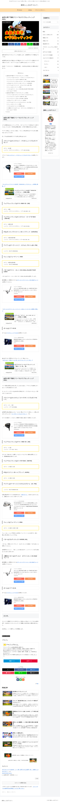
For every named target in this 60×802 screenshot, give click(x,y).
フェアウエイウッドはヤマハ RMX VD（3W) (17, 96)
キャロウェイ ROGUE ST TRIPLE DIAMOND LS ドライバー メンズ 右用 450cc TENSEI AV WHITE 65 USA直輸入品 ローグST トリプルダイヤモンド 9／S (25, 426)
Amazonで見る (30, 173)
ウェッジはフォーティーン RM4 (14, 87)
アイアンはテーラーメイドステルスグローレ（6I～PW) (19, 102)
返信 (37, 778)
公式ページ (29, 661)
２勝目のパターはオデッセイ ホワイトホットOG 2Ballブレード (21, 108)
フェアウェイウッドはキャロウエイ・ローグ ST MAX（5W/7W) (21, 81)
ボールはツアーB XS (12, 90)
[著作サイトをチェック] (18, 679)
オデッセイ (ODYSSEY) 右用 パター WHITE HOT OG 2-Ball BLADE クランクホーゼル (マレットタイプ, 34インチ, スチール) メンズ (25, 290)
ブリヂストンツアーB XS (12, 333)
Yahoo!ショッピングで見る (19, 176)
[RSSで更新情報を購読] (23, 679)
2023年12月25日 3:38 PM (7, 773)
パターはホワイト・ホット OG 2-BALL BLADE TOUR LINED (20, 89)
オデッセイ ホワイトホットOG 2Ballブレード (27, 280)
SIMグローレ (24, 494)
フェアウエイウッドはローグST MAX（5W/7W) (18, 98)
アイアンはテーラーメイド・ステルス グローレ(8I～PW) (20, 85)
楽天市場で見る (19, 173)
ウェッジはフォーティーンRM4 (14, 104)
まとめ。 (8, 111)
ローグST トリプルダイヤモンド (19, 414)
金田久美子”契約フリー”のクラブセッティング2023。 (18, 75)
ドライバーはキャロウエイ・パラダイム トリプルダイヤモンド (21, 77)
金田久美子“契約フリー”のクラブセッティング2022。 (18, 92)
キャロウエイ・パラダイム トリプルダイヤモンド (20, 155)
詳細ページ (12, 661)
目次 (19, 73)
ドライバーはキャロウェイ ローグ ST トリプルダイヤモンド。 (21, 94)
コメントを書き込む (21, 782)
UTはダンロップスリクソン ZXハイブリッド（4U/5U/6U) (20, 83)
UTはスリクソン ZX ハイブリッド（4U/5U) (17, 100)
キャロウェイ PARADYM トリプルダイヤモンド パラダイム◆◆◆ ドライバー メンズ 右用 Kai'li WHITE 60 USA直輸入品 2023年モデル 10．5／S (26, 167)
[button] (36, 44)
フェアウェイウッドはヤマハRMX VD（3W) (17, 79)
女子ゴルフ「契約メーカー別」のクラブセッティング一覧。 (17, 360)
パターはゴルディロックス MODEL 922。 (16, 106)
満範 (51, 124)
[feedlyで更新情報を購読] (20, 679)
